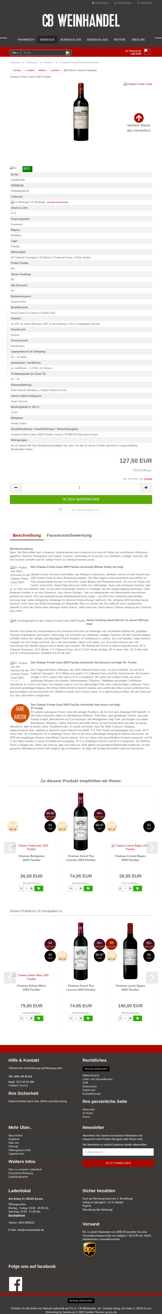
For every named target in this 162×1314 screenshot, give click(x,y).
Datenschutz (90, 1086)
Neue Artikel (15, 1135)
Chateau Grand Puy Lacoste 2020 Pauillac (81, 857)
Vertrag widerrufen (96, 1068)
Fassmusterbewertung (69, 535)
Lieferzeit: (17, 196)
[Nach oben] (151, 1308)
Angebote (13, 1139)
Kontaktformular (92, 1093)
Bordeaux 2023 (97, 39)
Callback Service (18, 1085)
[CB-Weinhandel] (81, 20)
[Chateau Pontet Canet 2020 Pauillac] (81, 111)
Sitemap (13, 1146)
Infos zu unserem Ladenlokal (24, 1169)
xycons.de (111, 1312)
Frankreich (26, 39)
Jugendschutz (16, 1153)
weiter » (42, 70)
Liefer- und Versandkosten (97, 1079)
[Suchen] (68, 53)
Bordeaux (47, 39)
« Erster (16, 70)
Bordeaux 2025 (70, 39)
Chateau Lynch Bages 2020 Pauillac (130, 987)
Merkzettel (146, 3)
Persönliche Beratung (20, 1173)
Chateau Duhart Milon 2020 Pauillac (31, 987)
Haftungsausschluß (19, 1150)
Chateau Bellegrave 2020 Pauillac (31, 857)
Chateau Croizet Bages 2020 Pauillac (130, 857)
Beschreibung (27, 535)
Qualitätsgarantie (18, 1176)
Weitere (120, 39)
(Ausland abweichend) (57, 202)
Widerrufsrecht (91, 1075)
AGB (85, 1082)
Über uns (138, 39)
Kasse (86, 1116)
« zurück (30, 70)
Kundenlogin (124, 3)
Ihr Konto (88, 1113)
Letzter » (56, 70)
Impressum (89, 1090)
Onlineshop (51, 1312)
